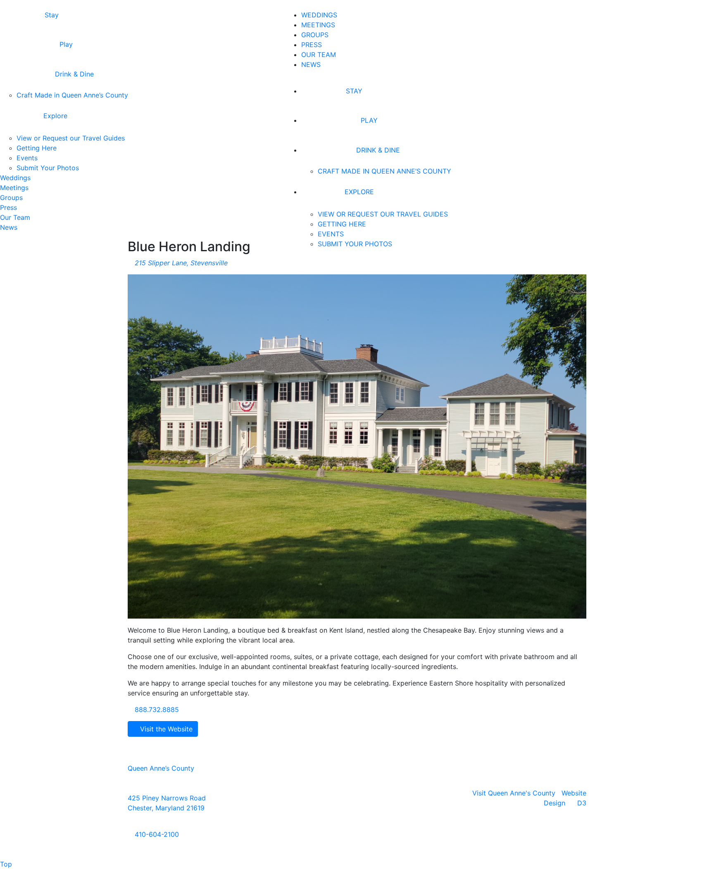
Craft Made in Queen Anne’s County (384, 171)
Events (331, 234)
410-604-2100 (156, 834)
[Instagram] (357, 802)
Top (6, 864)
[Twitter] (367, 802)
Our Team (318, 54)
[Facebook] (346, 802)
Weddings (319, 15)
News (311, 64)
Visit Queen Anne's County (513, 793)
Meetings (318, 25)
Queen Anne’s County (161, 768)
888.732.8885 (156, 709)
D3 (581, 803)
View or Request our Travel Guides (383, 214)
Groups (314, 35)
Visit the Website (165, 729)
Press (311, 44)
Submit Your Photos (355, 244)
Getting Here (342, 224)
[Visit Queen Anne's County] (180, 132)
